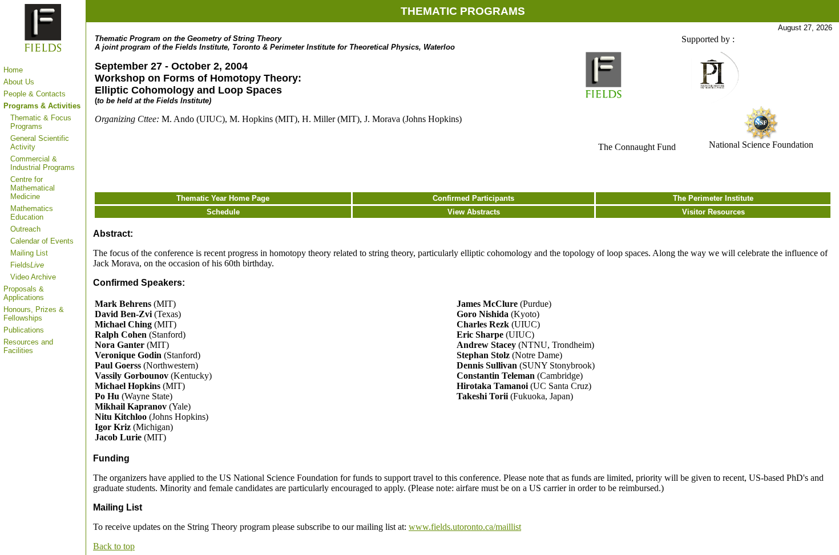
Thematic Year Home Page (222, 198)
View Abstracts (473, 212)
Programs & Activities (41, 106)
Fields (27, 265)
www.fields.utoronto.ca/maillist (465, 527)
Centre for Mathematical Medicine (32, 188)
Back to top (114, 546)
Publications (23, 330)
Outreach (25, 229)
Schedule (223, 212)
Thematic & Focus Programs (40, 122)
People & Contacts (34, 94)
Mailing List (29, 253)
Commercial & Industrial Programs (42, 163)
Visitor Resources (713, 212)
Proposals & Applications (23, 293)
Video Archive (33, 277)
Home (13, 70)
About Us (18, 82)
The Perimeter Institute (713, 198)
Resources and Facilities (28, 346)
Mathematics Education (31, 212)
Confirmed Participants (473, 198)
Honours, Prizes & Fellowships (33, 313)
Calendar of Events (42, 241)
